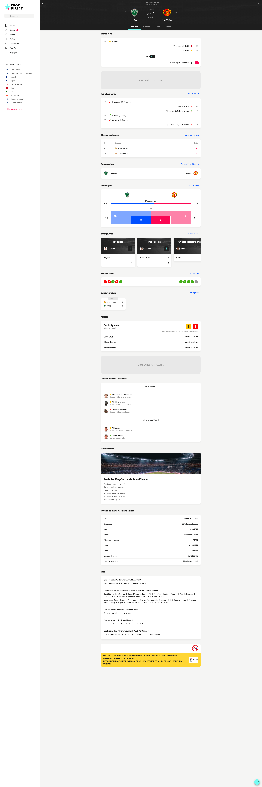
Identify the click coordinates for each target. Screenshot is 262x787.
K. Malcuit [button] (116, 41)
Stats (157, 26)
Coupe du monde (17, 69)
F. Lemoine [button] (116, 102)
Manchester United (151, 420)
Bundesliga (15, 95)
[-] (257, 782)
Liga (12, 88)
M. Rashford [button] (184, 124)
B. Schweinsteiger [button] (182, 111)
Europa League (16, 103)
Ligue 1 (13, 77)
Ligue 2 (13, 80)
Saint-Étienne (150, 386)
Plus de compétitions (15, 109)
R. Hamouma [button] (145, 263)
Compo (146, 26)
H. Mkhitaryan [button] (183, 62)
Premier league (16, 84)
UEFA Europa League (190, 524)
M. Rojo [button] (186, 106)
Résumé (134, 26)
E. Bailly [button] (186, 46)
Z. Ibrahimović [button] (145, 257)
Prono (168, 26)
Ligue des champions (18, 99)
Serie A (13, 92)
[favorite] (259, 2)
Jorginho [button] (115, 120)
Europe (195, 550)
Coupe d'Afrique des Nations (21, 73)
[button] (109, 248)
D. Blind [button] (179, 257)
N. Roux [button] (115, 115)
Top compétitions (12, 64)
